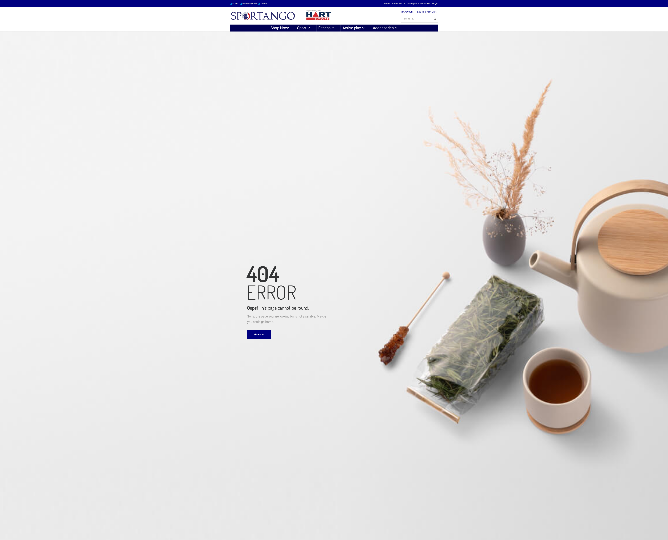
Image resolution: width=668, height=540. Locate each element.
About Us (397, 3)
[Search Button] (434, 18)
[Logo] (281, 16)
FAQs (435, 3)
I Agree (582, 529)
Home (387, 3)
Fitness (324, 28)
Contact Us (424, 3)
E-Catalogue (410, 3)
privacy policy (649, 529)
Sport (301, 28)
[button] (662, 529)
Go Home (259, 334)
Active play (352, 28)
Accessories (383, 28)
